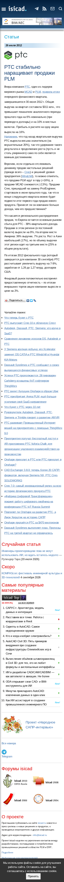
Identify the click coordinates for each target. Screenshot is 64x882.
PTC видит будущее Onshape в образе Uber (31, 391)
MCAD (28, 91)
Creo (27, 172)
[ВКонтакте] (28, 299)
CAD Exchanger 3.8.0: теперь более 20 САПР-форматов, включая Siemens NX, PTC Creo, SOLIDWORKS (32, 475)
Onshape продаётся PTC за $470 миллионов (31, 522)
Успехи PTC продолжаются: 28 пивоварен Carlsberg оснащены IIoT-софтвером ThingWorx (30, 381)
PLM (38, 91)
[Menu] (4, 9)
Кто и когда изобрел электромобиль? (28, 636)
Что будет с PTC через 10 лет (22, 407)
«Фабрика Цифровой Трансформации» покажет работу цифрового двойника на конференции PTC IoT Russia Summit (28, 501)
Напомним (10, 136)
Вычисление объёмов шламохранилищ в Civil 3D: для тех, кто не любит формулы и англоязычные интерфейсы (30, 663)
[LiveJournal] (35, 299)
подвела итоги (51, 91)
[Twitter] (31, 299)
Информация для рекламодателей (20, 858)
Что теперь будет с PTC (19, 317)
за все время (26, 602)
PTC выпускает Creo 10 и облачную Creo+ (30, 323)
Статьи (11, 36)
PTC (27, 86)
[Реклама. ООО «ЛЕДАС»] (32, 21)
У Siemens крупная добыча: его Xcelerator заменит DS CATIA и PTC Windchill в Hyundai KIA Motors (31, 354)
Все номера (9, 743)
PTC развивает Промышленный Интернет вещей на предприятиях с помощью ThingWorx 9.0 (33, 428)
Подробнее (7, 852)
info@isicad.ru (40, 835)
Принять (33, 876)
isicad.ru (42, 823)
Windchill (27, 176)
